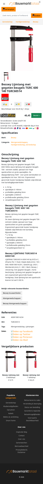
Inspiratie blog (21, 432)
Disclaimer (21, 452)
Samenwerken (21, 443)
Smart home (11, 420)
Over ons (21, 439)
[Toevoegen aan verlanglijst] (28, 104)
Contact (21, 436)
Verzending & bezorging (32, 404)
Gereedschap (31, 145)
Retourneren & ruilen (32, 400)
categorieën (11, 398)
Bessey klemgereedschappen (15, 303)
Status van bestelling (32, 407)
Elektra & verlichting (10, 417)
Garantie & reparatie (32, 411)
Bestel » (36, 115)
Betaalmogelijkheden (32, 414)
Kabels (10, 413)
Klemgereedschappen (19, 142)
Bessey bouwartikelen (12, 293)
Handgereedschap (18, 145)
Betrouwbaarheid (21, 446)
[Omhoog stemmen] (5, 104)
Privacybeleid (21, 450)
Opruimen (11, 410)
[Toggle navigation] (4, 4)
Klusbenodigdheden (10, 406)
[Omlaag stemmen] (17, 104)
